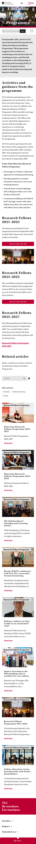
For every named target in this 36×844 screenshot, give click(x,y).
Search (22, 31)
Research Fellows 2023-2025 (18, 302)
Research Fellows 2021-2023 (18, 244)
